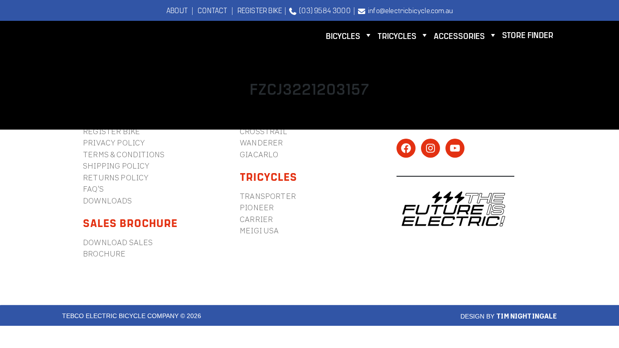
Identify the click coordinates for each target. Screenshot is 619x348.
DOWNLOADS (107, 200)
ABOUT (177, 10)
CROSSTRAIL (263, 131)
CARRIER (256, 219)
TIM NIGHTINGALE (526, 316)
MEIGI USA (259, 230)
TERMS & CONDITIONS (123, 154)
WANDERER (261, 142)
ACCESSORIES (459, 35)
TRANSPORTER (268, 196)
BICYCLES (343, 35)
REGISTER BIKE (259, 10)
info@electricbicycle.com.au (409, 10)
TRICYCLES (396, 35)
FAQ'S (93, 188)
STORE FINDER (527, 34)
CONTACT (212, 10)
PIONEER (257, 207)
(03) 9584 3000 (323, 10)
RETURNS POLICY (116, 177)
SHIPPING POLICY (116, 165)
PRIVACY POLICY (114, 142)
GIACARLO (259, 154)
